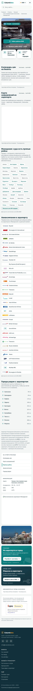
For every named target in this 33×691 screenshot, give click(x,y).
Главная (3, 12)
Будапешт (6, 181)
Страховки (4, 679)
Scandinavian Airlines (15, 306)
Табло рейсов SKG (18, 41)
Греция (16, 12)
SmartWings (12, 251)
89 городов (25, 55)
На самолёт (4, 652)
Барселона (24, 167)
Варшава (23, 181)
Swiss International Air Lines (17, 247)
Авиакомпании (7, 468)
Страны (10, 12)
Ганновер (20, 184)
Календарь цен (7, 458)
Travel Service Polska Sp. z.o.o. (17, 272)
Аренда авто (5, 665)
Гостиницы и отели (7, 663)
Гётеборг (5, 188)
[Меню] (30, 2)
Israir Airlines (12, 302)
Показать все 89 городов (10, 208)
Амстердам (13, 164)
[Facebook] (7, 641)
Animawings (12, 337)
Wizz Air (11, 268)
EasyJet (11, 294)
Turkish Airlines (13, 285)
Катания (14, 201)
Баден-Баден (6, 167)
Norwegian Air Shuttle (15, 372)
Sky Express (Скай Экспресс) (17, 264)
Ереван (26, 191)
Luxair (10, 298)
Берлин (21, 171)
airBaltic (11, 238)
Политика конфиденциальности (10, 687)
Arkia (10, 311)
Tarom (10, 354)
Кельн (4, 205)
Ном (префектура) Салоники (11, 13)
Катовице (23, 201)
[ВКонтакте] (2, 641)
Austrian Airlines (13, 350)
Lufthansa (11, 315)
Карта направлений (9, 461)
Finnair (11, 319)
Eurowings (12, 277)
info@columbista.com (7, 645)
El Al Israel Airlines (14, 234)
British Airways (13, 323)
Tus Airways (12, 281)
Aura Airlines (12, 328)
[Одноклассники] (11, 641)
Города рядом (7, 471)
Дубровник (6, 191)
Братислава (6, 178)
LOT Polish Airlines (14, 358)
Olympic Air (12, 260)
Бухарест (15, 181)
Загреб (13, 195)
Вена (4, 184)
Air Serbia (11, 243)
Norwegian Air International (16, 230)
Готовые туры (5, 674)
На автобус (4, 657)
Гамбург (11, 184)
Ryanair (11, 226)
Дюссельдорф (16, 191)
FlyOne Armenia (13, 363)
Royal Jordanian (13, 346)
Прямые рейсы (7, 465)
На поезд (4, 654)
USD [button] (23, 2)
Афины (22, 164)
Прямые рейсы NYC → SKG (18, 46)
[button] (16, 555)
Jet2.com (11, 333)
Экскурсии (4, 677)
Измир (4, 198)
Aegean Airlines (13, 255)
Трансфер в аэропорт (8, 668)
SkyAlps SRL (12, 367)
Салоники (24, 13)
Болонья (15, 174)
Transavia (11, 289)
